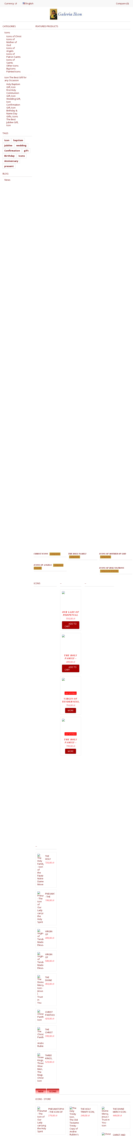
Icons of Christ (13, 36)
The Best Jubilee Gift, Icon (12, 122)
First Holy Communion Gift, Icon (12, 93)
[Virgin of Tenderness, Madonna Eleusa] (40, 938)
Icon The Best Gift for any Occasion (15, 79)
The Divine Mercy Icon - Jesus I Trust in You (120, 1113)
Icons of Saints (10, 61)
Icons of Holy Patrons (111, 569)
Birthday (9, 155)
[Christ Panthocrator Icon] (40, 1015)
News (7, 179)
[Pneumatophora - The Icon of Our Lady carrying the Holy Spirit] (40, 907)
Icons (52, 1091)
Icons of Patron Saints (13, 55)
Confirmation (12, 150)
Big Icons (11, 68)
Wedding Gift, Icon (13, 100)
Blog (5, 173)
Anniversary (11, 161)
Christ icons (47, 553)
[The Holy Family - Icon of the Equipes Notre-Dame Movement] (70, 644)
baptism (18, 140)
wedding (21, 145)
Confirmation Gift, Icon (13, 106)
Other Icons (12, 65)
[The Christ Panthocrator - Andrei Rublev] (40, 1037)
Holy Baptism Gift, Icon (13, 86)
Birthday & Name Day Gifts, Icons (12, 113)
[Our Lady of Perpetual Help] (70, 600)
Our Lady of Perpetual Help (70, 614)
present (9, 166)
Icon (6, 140)
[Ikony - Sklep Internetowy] (66, 14)
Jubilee (8, 145)
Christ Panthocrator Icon (54, 1014)
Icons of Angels (10, 50)
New (40, 1091)
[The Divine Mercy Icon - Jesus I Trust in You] (40, 989)
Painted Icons (13, 71)
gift (26, 150)
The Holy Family (77, 555)
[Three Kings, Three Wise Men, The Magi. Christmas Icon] (40, 1067)
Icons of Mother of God (11, 42)
